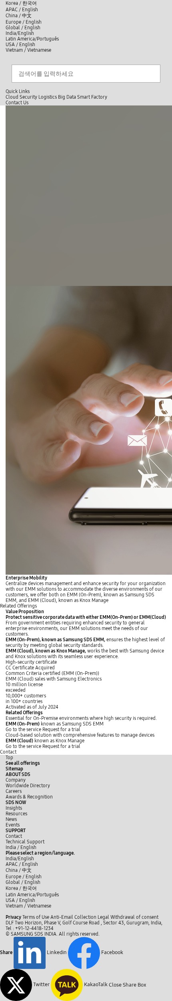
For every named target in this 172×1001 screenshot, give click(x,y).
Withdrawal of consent (134, 917)
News (11, 819)
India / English (21, 847)
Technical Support (25, 842)
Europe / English (24, 22)
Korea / (21, 3)
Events (13, 825)
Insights (14, 808)
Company (16, 780)
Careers (14, 791)
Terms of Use (35, 917)
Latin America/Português (32, 39)
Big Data (67, 97)
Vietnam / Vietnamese (28, 50)
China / (19, 15)
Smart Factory (92, 97)
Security (28, 97)
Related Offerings (18, 606)
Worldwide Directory (28, 785)
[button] (18, 774)
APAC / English (22, 9)
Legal (103, 917)
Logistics (47, 97)
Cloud (12, 97)
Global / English (23, 27)
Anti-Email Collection (73, 917)
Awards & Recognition (29, 797)
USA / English (20, 44)
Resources (16, 814)
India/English (20, 33)
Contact (8, 752)
